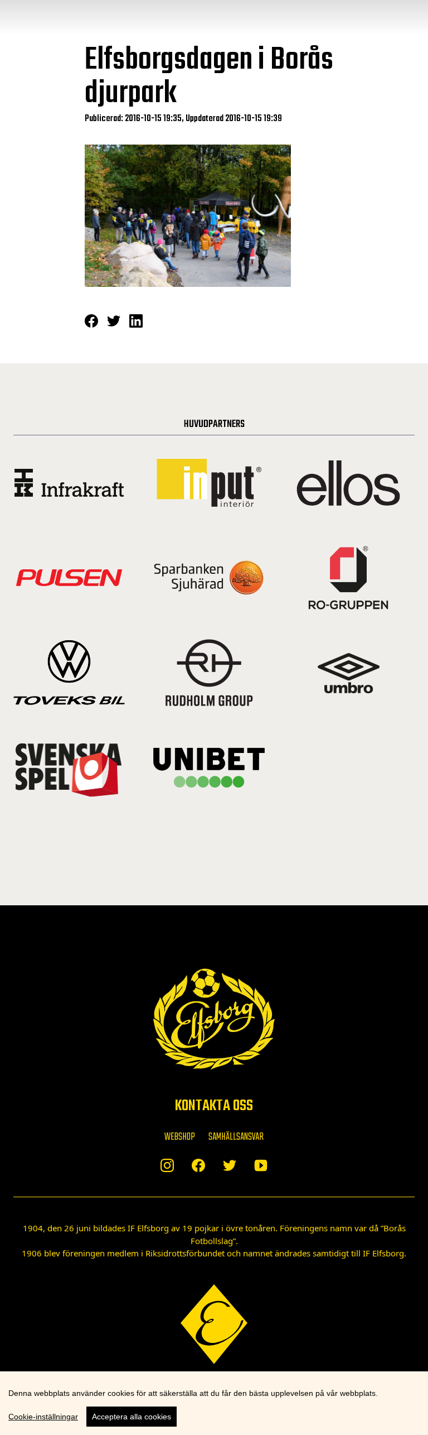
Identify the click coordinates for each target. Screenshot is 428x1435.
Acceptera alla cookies (131, 1416)
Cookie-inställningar (43, 1416)
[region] (214, 1403)
